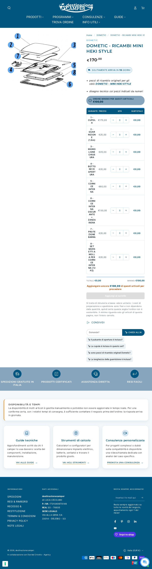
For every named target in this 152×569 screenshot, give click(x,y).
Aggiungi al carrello (115, 296)
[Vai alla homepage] (76, 8)
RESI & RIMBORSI (17, 501)
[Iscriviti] (143, 497)
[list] (76, 379)
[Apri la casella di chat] (145, 562)
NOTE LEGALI (15, 525)
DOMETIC (101, 35)
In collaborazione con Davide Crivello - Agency (29, 555)
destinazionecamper (24, 550)
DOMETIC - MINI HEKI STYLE (113, 83)
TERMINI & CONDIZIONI (21, 516)
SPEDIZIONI (14, 496)
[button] (9, 8)
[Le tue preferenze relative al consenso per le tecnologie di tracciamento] (5, 564)
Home (89, 35)
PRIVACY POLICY (17, 520)
